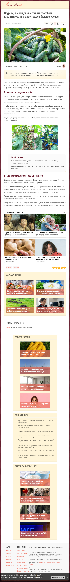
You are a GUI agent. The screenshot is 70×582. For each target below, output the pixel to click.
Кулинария (21, 562)
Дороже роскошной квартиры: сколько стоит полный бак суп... (33, 370)
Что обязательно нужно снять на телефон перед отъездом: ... (49, 310)
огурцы (16, 267)
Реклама (8, 559)
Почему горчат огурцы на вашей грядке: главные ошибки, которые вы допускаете (34, 162)
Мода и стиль (22, 565)
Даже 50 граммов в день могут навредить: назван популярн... (18, 292)
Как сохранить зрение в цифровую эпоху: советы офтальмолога (35, 421)
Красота (20, 559)
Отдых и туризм (23, 568)
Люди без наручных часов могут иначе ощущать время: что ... (33, 517)
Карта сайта (9, 565)
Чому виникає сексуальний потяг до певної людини (36, 431)
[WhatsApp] (58, 23)
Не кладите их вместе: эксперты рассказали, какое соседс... (33, 353)
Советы (8, 554)
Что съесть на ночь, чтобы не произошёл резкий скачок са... (32, 482)
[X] (52, 23)
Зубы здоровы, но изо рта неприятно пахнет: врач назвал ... (35, 405)
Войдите (7, 327)
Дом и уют (21, 551)
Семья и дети (22, 554)
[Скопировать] (63, 23)
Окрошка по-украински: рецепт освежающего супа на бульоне (48, 292)
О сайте (8, 557)
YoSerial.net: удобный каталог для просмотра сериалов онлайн (34, 426)
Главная (8, 551)
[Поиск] (53, 4)
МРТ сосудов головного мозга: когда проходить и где (36, 451)
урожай (8, 267)
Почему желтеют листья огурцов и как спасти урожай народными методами (37, 167)
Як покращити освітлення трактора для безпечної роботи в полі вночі (36, 441)
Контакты (8, 562)
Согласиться (58, 577)
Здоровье (20, 557)
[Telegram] (46, 23)
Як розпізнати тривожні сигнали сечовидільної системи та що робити (35, 446)
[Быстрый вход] (59, 4)
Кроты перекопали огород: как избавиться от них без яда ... (18, 310)
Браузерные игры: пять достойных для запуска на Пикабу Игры (36, 456)
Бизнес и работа (23, 571)
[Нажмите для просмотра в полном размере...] (35, 137)
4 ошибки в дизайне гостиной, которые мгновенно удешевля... (33, 387)
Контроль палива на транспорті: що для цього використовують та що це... (34, 436)
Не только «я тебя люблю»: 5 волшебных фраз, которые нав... (33, 499)
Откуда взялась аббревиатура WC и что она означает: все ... (34, 534)
